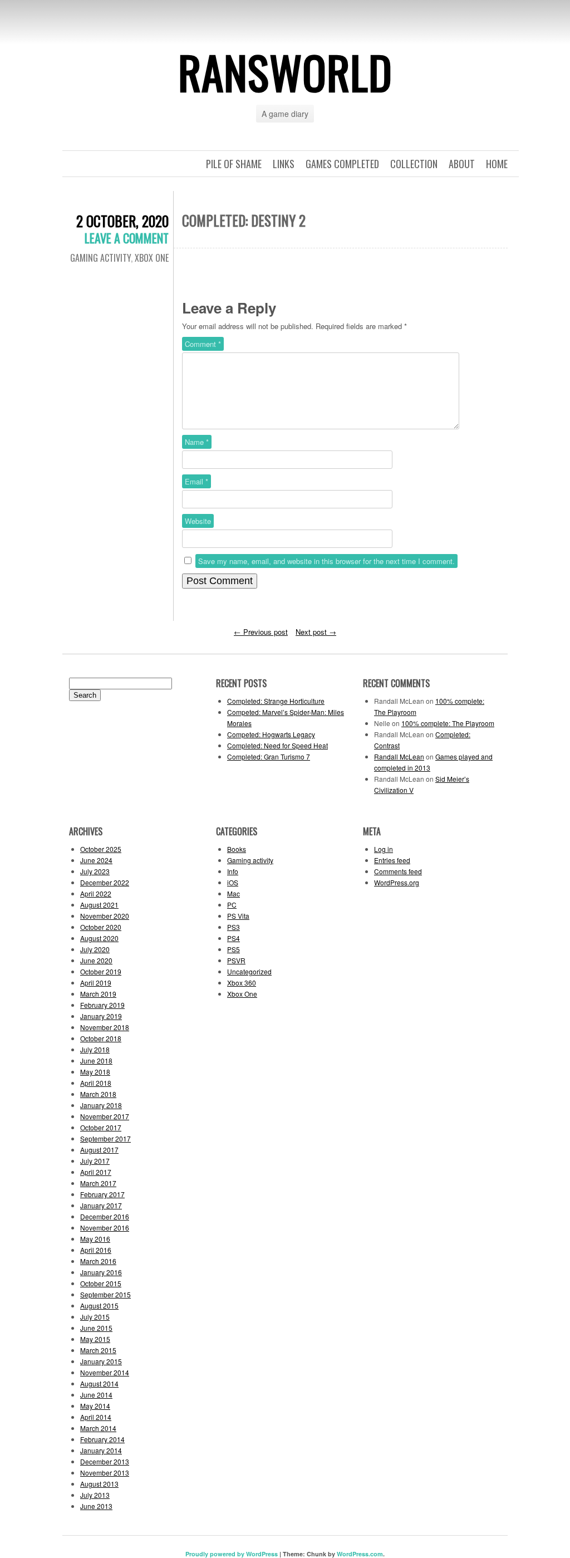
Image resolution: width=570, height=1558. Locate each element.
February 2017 (102, 1194)
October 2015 (100, 1283)
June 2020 (96, 960)
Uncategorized (249, 971)
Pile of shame (234, 163)
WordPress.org (396, 882)
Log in (383, 849)
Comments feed (398, 871)
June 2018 (96, 1060)
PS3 (233, 927)
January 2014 (101, 1450)
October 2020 (100, 927)
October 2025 (100, 849)
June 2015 (96, 1327)
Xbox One (152, 257)
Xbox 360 (241, 982)
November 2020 (104, 915)
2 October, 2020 (122, 220)
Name (197, 442)
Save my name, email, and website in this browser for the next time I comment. (326, 561)
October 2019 (100, 971)
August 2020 (99, 938)
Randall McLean (399, 756)
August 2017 (99, 1149)
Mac (233, 893)
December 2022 (104, 882)
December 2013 (104, 1461)
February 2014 (102, 1439)
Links (283, 163)
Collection (414, 163)
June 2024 (96, 860)
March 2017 (98, 1183)
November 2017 (104, 1116)
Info (232, 871)
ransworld (285, 72)
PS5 (233, 949)
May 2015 (95, 1339)
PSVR (236, 960)
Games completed (342, 163)
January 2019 (101, 1016)
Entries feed (392, 860)
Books (236, 849)
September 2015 (105, 1294)
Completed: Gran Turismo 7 (268, 756)
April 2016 (95, 1250)
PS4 (233, 938)
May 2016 (95, 1238)
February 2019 (102, 1005)
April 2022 (95, 893)
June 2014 (96, 1394)
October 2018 (100, 1038)
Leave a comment (127, 238)
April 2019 (95, 982)
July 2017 (95, 1160)
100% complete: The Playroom (447, 723)
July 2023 (95, 871)
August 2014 (99, 1383)
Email (196, 481)
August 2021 (99, 904)
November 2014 (104, 1372)
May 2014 (95, 1405)
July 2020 (95, 949)
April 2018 (95, 1082)
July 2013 (95, 1495)
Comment (203, 344)
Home (497, 163)
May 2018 (95, 1071)
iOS (232, 882)
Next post (316, 631)
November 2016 (104, 1227)
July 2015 (95, 1316)
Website (198, 521)
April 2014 (95, 1417)
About (462, 163)
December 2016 (104, 1216)
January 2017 (101, 1205)
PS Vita (238, 915)
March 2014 (98, 1428)
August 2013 (99, 1483)
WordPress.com (360, 1554)
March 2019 (98, 993)
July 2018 (95, 1049)
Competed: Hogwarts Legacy (271, 734)
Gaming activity (100, 257)
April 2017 (95, 1172)
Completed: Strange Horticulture (276, 700)
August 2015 (99, 1305)
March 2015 (98, 1350)
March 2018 (98, 1094)
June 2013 (96, 1506)
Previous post (261, 631)
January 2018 (101, 1105)
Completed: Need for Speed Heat (277, 745)
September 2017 (105, 1138)
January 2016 (101, 1272)
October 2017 (100, 1127)
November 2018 (104, 1027)
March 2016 (98, 1261)
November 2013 (104, 1472)
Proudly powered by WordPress (231, 1554)
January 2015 (101, 1361)
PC (232, 904)
